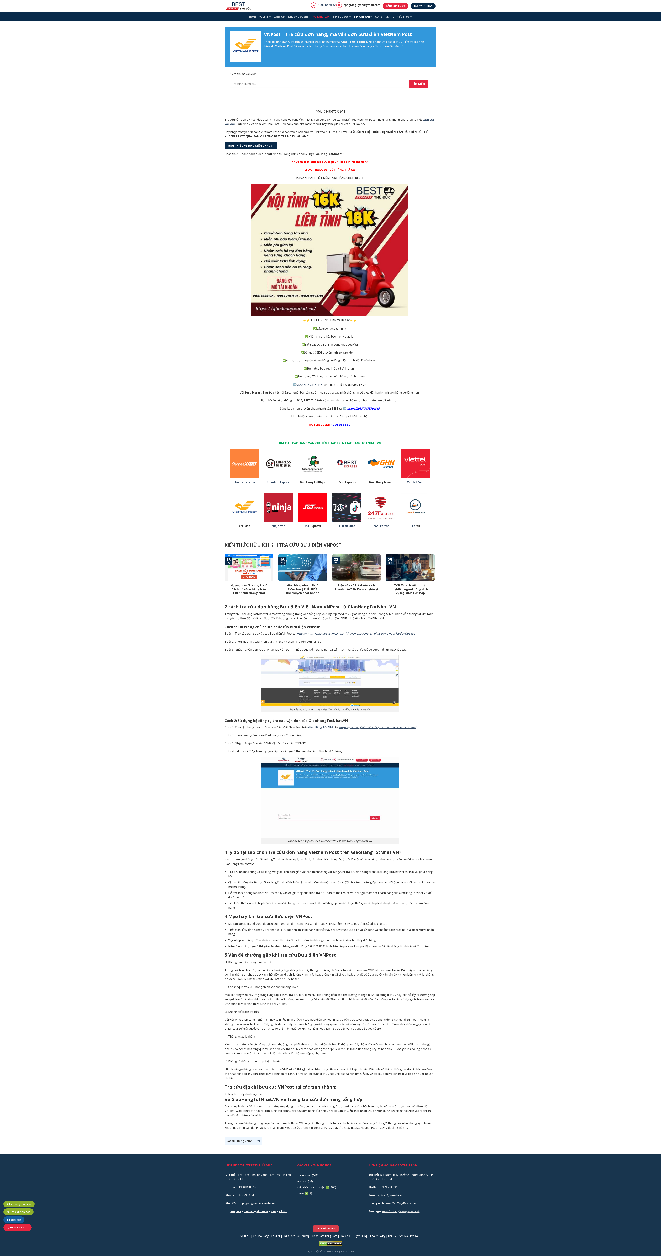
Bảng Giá (279, 16)
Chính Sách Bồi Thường (296, 1236)
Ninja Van (278, 526)
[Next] (435, 579)
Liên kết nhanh (326, 1228)
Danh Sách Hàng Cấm (324, 1236)
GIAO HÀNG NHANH (309, 384)
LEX (413, 526)
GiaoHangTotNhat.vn (341, 1251)
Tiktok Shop (347, 526)
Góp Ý (378, 16)
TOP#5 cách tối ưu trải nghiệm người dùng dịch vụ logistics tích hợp (410, 589)
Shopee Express (244, 482)
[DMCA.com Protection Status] (330, 1243)
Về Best (264, 16)
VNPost (309, 42)
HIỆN (257, 1141)
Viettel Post (415, 482)
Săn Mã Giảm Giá (409, 1236)
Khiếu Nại (345, 1236)
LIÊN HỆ (389, 16)
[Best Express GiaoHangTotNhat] (239, 6)
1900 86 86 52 (327, 5)
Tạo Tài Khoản (320, 16)
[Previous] (224, 579)
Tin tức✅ (302, 1193)
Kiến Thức (403, 16)
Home (252, 16)
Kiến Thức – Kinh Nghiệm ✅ (313, 1187)
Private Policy (377, 1236)
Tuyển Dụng (360, 1236)
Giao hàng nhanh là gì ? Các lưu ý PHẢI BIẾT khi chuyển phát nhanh (302, 589)
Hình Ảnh (302, 1181)
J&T (307, 526)
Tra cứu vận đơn (19, 1211)
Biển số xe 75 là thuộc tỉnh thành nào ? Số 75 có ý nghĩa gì (356, 587)
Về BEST (245, 1236)
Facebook (14, 1219)
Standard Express (278, 482)
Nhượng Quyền (298, 16)
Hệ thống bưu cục (19, 1204)
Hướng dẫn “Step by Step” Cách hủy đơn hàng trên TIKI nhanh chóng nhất (249, 589)
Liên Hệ (392, 1236)
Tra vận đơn (362, 16)
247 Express (381, 526)
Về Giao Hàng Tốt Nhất (266, 1236)
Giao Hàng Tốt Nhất (321, 727)
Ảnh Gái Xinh (304, 1175)
